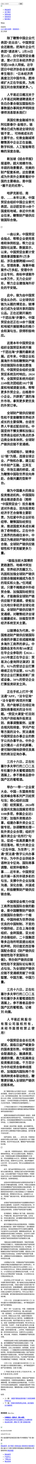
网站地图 (10, 1450)
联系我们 (8, 19)
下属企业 (8, 1459)
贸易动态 (8, 14)
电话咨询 (8, 1461)
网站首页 (8, 10)
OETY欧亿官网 (6, 29)
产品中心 (8, 1457)
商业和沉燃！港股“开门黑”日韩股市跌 (18, 1422)
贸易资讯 (8, 17)
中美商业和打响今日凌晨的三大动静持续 (18, 1420)
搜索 (21, 4)
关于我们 (8, 12)
